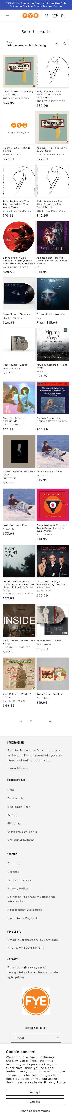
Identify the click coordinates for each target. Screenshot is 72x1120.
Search (12, 815)
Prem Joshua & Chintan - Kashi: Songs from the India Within (52, 528)
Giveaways (13, 959)
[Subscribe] (57, 1038)
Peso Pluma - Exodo (15, 364)
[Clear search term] (57, 44)
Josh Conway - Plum (49, 471)
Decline (35, 1101)
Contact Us (15, 798)
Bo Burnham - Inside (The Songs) (19, 642)
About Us (14, 863)
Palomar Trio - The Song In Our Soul (18, 93)
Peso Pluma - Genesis (16, 314)
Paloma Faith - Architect (51, 314)
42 (51, 721)
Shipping (13, 823)
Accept (35, 1092)
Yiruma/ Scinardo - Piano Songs (52, 366)
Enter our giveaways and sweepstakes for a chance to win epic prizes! (32, 972)
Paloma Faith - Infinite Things (17, 149)
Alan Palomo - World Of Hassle (17, 695)
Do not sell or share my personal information (31, 899)
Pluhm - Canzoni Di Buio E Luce (19, 473)
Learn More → (18, 768)
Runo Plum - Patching (50, 694)
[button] (7, 15)
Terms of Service (19, 880)
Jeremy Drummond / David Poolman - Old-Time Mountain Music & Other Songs (19, 586)
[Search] (65, 44)
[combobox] (36, 44)
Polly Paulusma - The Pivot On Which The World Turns (49, 94)
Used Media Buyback (22, 918)
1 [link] (11, 721)
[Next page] (61, 722)
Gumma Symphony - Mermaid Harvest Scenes (51, 420)
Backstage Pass (18, 806)
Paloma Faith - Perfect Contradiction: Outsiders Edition (51, 260)
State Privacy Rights (22, 831)
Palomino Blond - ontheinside (13, 420)
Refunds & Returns (20, 840)
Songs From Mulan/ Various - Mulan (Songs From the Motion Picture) (19, 260)
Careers (13, 871)
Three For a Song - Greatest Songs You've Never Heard (50, 584)
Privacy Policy (55, 1082)
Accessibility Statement (24, 909)
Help (10, 789)
